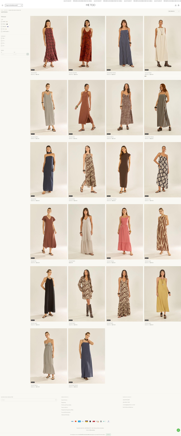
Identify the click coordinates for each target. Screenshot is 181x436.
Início (2, 10)
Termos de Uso (64, 407)
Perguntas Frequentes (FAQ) (67, 409)
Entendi (108, 434)
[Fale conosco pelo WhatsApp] (178, 430)
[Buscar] (21, 5)
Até (14, 52)
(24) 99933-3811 (126, 402)
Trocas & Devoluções (65, 412)
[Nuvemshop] (90, 430)
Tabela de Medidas (65, 414)
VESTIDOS (6, 10)
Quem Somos (64, 400)
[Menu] (2, 5)
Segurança (63, 402)
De (1, 52)
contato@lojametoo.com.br (129, 404)
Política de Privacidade (66, 404)
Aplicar (28, 54)
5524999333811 (126, 399)
